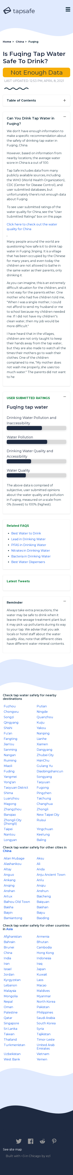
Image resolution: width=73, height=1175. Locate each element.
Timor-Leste (46, 1039)
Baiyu (41, 912)
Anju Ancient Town (51, 874)
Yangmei (10, 777)
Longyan (10, 840)
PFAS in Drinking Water (28, 545)
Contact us (13, 1129)
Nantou (9, 834)
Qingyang (11, 722)
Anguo (9, 874)
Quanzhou (45, 717)
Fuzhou (10, 706)
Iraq (39, 963)
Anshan (9, 891)
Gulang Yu (45, 766)
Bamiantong (13, 918)
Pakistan (43, 1007)
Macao (41, 985)
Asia (9, 929)
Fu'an (8, 733)
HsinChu (43, 760)
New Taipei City (48, 814)
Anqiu (41, 885)
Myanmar (44, 996)
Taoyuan (43, 782)
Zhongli (42, 809)
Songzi (9, 717)
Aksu (40, 858)
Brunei (9, 947)
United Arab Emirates (46, 1046)
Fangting (10, 739)
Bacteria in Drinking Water (31, 556)
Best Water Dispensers (28, 562)
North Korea (46, 1001)
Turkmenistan (14, 1045)
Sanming (10, 749)
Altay (7, 869)
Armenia (43, 936)
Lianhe (42, 739)
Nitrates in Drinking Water (30, 550)
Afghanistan (13, 936)
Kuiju (41, 722)
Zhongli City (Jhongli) (13, 821)
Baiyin (8, 912)
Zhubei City (45, 755)
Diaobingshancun (50, 771)
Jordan (9, 974)
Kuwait (42, 974)
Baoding (43, 918)
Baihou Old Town (17, 902)
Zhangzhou (13, 809)
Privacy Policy (41, 1129)
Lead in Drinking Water (28, 539)
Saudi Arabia (46, 1018)
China (7, 851)
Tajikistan (44, 1034)
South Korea (46, 1023)
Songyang (44, 777)
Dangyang (44, 749)
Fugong (43, 787)
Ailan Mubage (14, 858)
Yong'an (10, 782)
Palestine (11, 1012)
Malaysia (10, 991)
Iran (7, 963)
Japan (41, 969)
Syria (40, 1029)
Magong (10, 804)
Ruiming (10, 760)
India (7, 958)
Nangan (10, 755)
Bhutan (42, 942)
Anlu (40, 880)
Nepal (8, 1001)
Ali (38, 864)
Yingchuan (45, 829)
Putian (42, 706)
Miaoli (8, 766)
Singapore (11, 1023)
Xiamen (42, 744)
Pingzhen (44, 793)
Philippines (45, 1012)
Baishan (42, 907)
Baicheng (44, 896)
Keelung (43, 834)
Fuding (9, 771)
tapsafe (23, 11)
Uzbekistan (12, 1054)
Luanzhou (11, 798)
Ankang (10, 880)
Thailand (10, 1039)
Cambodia (44, 947)
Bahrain (9, 942)
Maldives (43, 991)
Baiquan (43, 902)
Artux (8, 896)
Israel (8, 969)
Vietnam (43, 1054)
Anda (41, 869)
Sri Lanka (10, 1029)
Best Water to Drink (26, 533)
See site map (12, 1149)
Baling (41, 840)
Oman (8, 1007)
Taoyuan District (16, 787)
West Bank (12, 1059)
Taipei (8, 829)
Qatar (8, 1018)
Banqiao (10, 814)
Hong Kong (45, 953)
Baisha (8, 907)
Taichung (44, 798)
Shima (8, 793)
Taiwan (9, 1034)
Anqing (9, 885)
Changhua (45, 804)
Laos (40, 980)
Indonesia (44, 958)
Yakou (41, 728)
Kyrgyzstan (12, 980)
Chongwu (11, 711)
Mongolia (11, 996)
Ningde (42, 711)
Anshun (42, 891)
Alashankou (13, 864)
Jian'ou (9, 744)
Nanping (43, 733)
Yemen (42, 1059)
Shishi (8, 728)
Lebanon (10, 985)
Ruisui (41, 820)
